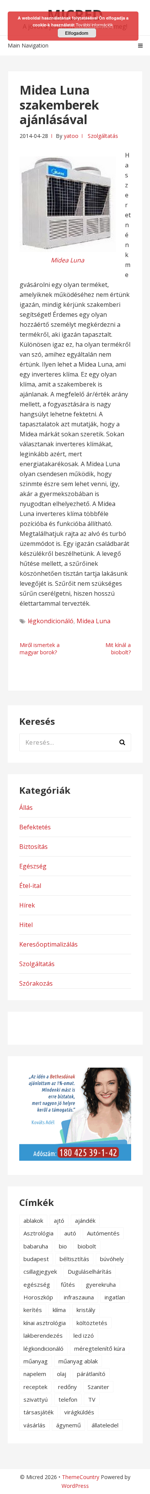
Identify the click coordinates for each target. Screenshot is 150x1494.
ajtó (59, 1220)
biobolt (87, 1246)
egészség (36, 1284)
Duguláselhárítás (90, 1271)
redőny (67, 1387)
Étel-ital (30, 885)
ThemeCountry (80, 1477)
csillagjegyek (40, 1271)
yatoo (71, 135)
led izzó (83, 1335)
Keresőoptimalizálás (48, 944)
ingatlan (115, 1297)
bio (63, 1246)
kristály (86, 1310)
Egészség (33, 866)
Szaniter (98, 1387)
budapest (36, 1259)
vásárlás (34, 1425)
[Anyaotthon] (75, 1158)
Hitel (26, 925)
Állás (26, 807)
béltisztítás (74, 1259)
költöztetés (92, 1323)
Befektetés (35, 827)
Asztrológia (38, 1233)
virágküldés (79, 1412)
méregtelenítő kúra (99, 1348)
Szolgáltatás (103, 135)
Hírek (27, 905)
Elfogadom (76, 32)
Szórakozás (36, 983)
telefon (67, 1399)
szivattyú (35, 1399)
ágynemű (68, 1425)
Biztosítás (33, 846)
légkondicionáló (50, 621)
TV (91, 1399)
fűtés (68, 1284)
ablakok (33, 1220)
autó (70, 1233)
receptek (35, 1387)
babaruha (35, 1246)
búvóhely (112, 1259)
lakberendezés (43, 1335)
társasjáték (38, 1412)
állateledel (105, 1425)
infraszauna (79, 1297)
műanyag (35, 1361)
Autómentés (103, 1233)
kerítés (32, 1310)
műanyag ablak (78, 1361)
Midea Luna (93, 621)
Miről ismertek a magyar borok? (40, 648)
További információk (94, 24)
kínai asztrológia (44, 1323)
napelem (34, 1374)
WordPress (75, 1485)
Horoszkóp (38, 1297)
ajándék (85, 1220)
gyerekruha (101, 1284)
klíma (59, 1310)
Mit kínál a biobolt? (118, 648)
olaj (61, 1374)
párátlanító (91, 1374)
